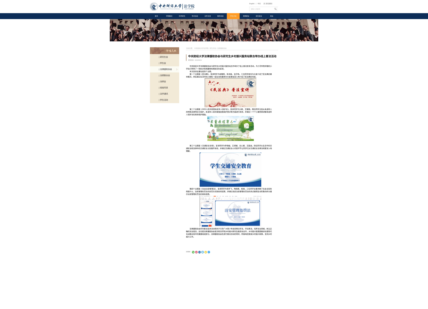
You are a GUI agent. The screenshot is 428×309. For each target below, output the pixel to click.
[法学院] (172, 7)
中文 (259, 3)
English (251, 3)
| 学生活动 (163, 100)
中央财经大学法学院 (201, 48)
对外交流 (208, 16)
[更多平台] (215, 252)
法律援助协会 (222, 48)
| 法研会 (162, 81)
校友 (271, 16)
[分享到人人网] (199, 252)
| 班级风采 (163, 88)
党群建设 (246, 16)
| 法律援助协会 (165, 69)
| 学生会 (162, 63)
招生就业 (259, 16)
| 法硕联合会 (164, 75)
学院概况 (169, 16)
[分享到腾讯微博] (208, 252)
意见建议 (269, 3)
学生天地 (233, 16)
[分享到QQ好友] (202, 252)
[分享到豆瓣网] (212, 252)
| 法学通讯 (163, 94)
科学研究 (182, 16)
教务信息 (220, 16)
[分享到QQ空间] (205, 252)
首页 (156, 16)
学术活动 (195, 16)
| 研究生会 (163, 57)
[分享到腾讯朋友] (193, 252)
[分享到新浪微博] (196, 252)
